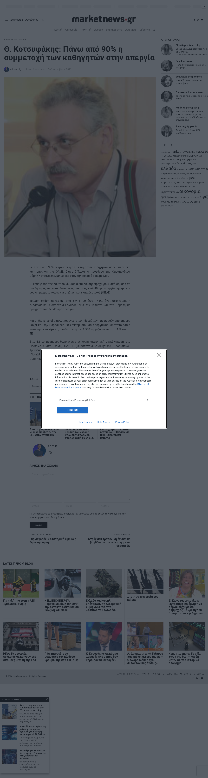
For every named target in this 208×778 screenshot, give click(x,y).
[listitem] (104, 400)
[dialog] (104, 389)
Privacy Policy (122, 422)
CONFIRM (72, 410)
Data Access (104, 422)
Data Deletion (85, 422)
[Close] (160, 356)
